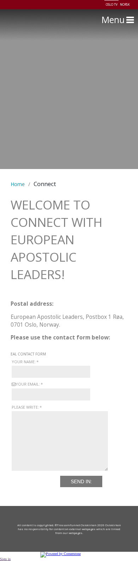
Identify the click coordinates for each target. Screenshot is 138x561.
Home (18, 184)
